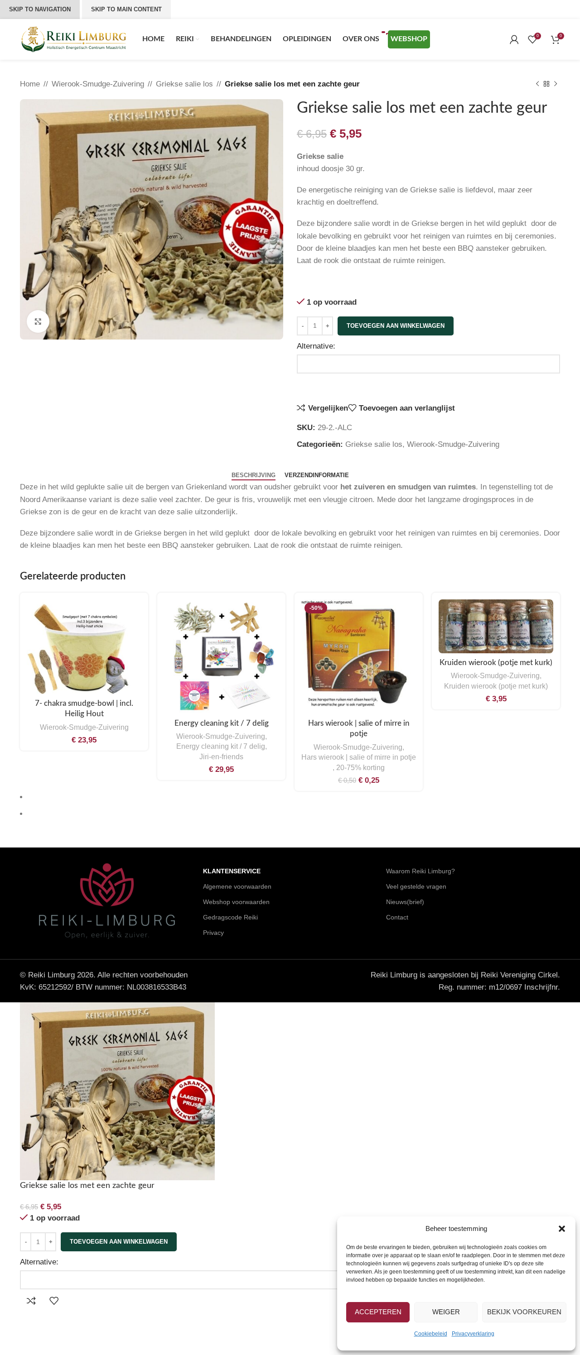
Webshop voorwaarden (236, 901)
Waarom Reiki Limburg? (420, 871)
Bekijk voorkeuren (524, 1312)
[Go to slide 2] (294, 814)
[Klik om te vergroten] (38, 321)
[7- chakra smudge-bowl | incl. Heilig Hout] (84, 646)
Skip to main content (126, 9)
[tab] (254, 475)
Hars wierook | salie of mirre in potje (358, 757)
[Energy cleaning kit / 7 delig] (221, 656)
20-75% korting (360, 767)
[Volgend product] (555, 84)
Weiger (446, 1312)
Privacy (213, 932)
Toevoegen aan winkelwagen (396, 325)
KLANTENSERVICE (232, 871)
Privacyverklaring (473, 1334)
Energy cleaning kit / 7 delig (221, 723)
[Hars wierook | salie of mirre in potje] (358, 656)
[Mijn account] (514, 39)
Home (30, 84)
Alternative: (316, 346)
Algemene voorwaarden (237, 886)
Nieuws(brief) (405, 901)
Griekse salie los (184, 84)
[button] (561, 1228)
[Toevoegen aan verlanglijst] (54, 1300)
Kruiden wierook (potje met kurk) (496, 662)
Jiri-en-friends (221, 756)
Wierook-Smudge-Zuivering (98, 84)
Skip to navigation (40, 9)
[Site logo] (74, 38)
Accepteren (378, 1312)
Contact (397, 917)
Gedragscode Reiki (230, 917)
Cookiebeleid (430, 1334)
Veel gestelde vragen (416, 886)
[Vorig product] (537, 84)
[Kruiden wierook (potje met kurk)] (496, 626)
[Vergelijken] (31, 1300)
